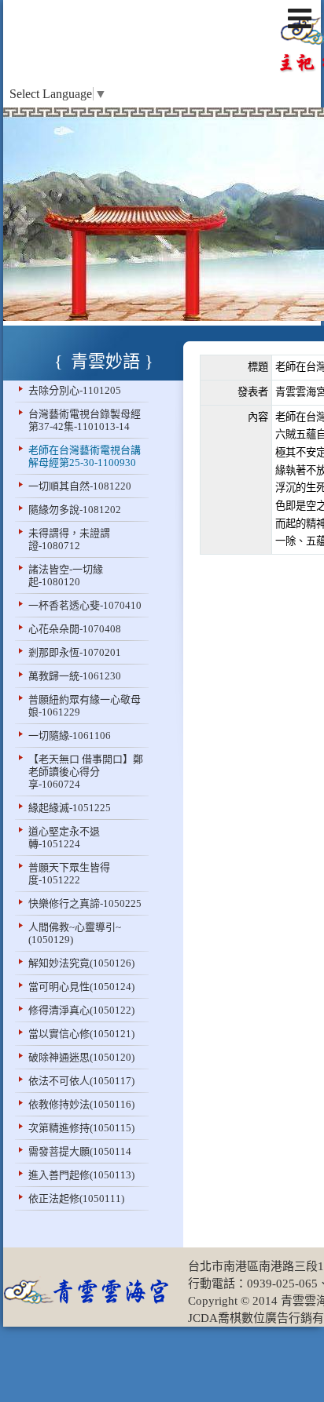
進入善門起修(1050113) (81, 1175)
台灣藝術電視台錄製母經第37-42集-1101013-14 (84, 420)
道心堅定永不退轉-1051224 (64, 837)
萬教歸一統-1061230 (74, 676)
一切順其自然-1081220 (79, 486)
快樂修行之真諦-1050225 (85, 903)
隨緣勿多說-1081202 (74, 509)
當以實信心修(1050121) (81, 1034)
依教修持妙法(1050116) (81, 1104)
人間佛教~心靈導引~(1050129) (74, 933)
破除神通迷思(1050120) (81, 1057)
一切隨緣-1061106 (69, 735)
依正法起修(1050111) (76, 1198)
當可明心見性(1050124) (81, 986)
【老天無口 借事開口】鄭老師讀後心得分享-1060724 (85, 771)
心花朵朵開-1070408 (74, 629)
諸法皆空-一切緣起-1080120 (65, 575)
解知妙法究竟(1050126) (81, 963)
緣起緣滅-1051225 (69, 808)
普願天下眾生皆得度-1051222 (69, 873)
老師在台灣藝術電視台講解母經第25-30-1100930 (84, 456)
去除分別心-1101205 (74, 390)
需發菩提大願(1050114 (79, 1151)
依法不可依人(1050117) (81, 1081)
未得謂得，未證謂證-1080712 (69, 539)
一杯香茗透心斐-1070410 (85, 605)
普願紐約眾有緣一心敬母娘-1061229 (84, 706)
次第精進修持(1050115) (81, 1128)
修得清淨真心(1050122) (81, 1010)
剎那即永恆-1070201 (74, 652)
